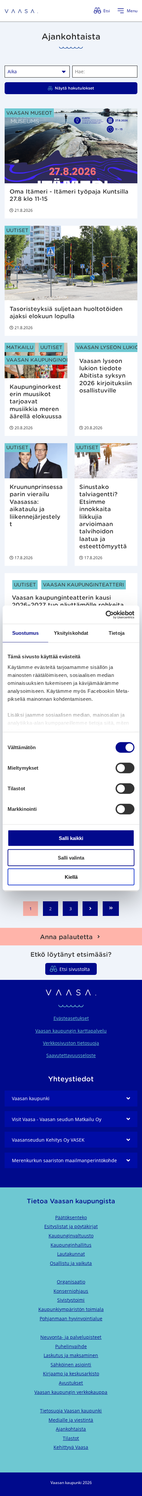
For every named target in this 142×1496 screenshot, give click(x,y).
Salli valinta (71, 857)
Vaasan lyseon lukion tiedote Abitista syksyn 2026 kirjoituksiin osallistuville (105, 375)
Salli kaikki (71, 838)
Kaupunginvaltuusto (71, 1235)
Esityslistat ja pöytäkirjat (71, 1226)
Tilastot (71, 1438)
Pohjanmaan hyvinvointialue (71, 1318)
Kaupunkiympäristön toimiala (71, 1309)
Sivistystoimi (71, 1300)
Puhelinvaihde (71, 1346)
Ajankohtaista (71, 1429)
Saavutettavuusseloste (71, 1055)
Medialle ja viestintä (71, 1420)
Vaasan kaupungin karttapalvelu (71, 1031)
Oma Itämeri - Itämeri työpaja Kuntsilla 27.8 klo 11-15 (69, 195)
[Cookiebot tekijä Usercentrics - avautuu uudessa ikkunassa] (105, 614)
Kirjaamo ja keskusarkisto (71, 1373)
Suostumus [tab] (25, 633)
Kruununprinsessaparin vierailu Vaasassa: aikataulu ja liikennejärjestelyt (36, 505)
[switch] (125, 768)
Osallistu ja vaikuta (71, 1263)
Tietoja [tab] (116, 633)
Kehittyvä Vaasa (70, 1447)
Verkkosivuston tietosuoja (71, 1043)
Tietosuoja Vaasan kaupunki (71, 1410)
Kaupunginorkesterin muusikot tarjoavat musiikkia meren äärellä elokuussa (36, 401)
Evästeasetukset (71, 1018)
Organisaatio (71, 1282)
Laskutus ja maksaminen (71, 1355)
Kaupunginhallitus (71, 1245)
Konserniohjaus (70, 1291)
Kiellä (71, 877)
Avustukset (71, 1383)
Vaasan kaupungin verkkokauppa (70, 1392)
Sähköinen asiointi (71, 1364)
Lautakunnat (71, 1254)
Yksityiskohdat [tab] (71, 633)
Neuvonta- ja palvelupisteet (70, 1337)
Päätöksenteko (71, 1217)
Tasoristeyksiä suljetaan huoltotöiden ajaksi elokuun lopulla (66, 312)
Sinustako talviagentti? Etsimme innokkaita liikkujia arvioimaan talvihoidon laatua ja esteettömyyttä (103, 516)
